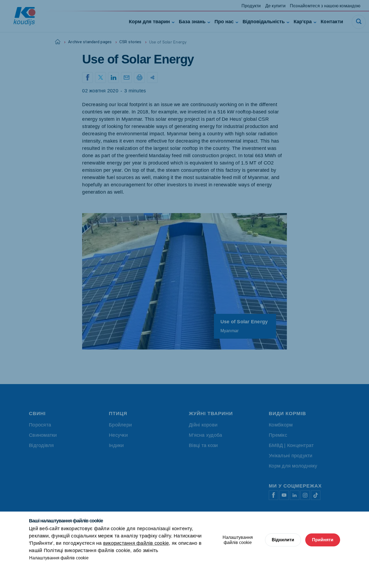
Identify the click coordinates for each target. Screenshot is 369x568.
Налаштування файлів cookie (59, 558)
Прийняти (322, 539)
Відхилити (283, 539)
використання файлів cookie (136, 543)
